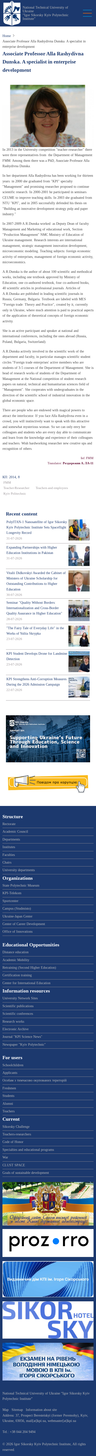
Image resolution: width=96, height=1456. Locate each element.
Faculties (8, 855)
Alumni (7, 1103)
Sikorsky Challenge (16, 1127)
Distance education (15, 952)
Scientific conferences (17, 1014)
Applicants (9, 1073)
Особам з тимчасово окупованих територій (34, 1080)
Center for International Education (26, 983)
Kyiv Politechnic (14, 493)
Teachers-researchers (16, 1134)
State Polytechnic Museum (20, 885)
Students (8, 1096)
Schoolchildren (12, 1065)
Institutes (8, 847)
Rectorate (9, 824)
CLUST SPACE (13, 1165)
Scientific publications (17, 1006)
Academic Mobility (15, 960)
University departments (18, 870)
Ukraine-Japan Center (17, 916)
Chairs (6, 862)
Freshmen (9, 1088)
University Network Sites (20, 998)
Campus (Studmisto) (16, 908)
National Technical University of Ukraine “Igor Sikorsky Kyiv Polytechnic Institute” (45, 13)
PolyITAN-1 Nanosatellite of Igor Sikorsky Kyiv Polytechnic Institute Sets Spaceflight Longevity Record (36, 527)
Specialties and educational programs (28, 1150)
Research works (13, 1021)
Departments (11, 839)
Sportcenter (10, 901)
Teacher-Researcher (16, 488)
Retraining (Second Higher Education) (29, 967)
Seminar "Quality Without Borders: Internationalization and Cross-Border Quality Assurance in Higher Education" (34, 608)
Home (6, 36)
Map (5, 1410)
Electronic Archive (15, 1029)
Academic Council (15, 831)
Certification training (17, 975)
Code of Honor (12, 1142)
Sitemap (17, 1410)
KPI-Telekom (11, 893)
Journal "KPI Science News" (22, 1037)
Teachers (8, 1111)
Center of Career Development (23, 924)
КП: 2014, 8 (11, 477)
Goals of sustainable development (25, 1173)
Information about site (41, 1410)
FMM (7, 482)
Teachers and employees (52, 488)
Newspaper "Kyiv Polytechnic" (24, 1044)
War (5, 1157)
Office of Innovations (17, 931)
